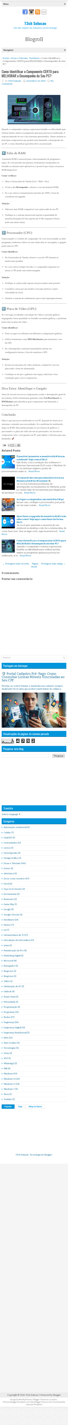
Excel (6, 883)
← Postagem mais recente (16, 563)
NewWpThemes (25, 1400)
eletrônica (9, 873)
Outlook (7, 991)
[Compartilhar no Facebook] (18, 445)
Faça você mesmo (13, 889)
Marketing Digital (12, 955)
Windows (8, 1073)
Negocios (8, 971)
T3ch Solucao (35, 23)
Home (6, 58)
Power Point (10, 997)
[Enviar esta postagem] (4, 445)
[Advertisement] (26, 781)
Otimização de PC (12, 986)
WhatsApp (9, 1063)
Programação (10, 1007)
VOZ (6, 1058)
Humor (7, 925)
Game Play (9, 904)
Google (7, 909)
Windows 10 (10, 1079)
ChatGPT (8, 837)
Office (7, 981)
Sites (6, 1037)
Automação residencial (15, 827)
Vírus (6, 1053)
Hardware (34, 58)
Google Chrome (11, 914)
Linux (6, 945)
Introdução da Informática (17, 940)
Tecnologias (10, 1048)
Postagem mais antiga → (53, 563)
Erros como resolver (14, 878)
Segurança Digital (12, 1027)
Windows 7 (9, 1089)
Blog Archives (35, 1106)
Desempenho (10, 853)
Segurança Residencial (15, 1032)
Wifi (5, 1068)
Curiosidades (10, 843)
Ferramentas (10, 894)
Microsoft (9, 960)
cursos (7, 848)
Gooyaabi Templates (34, 1404)
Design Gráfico (11, 858)
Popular (8, 1106)
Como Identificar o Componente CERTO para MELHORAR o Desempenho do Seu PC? (30, 73)
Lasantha (53, 1400)
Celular (7, 832)
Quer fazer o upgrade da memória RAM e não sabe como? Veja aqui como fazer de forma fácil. (41, 519)
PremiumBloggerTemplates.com (16, 1402)
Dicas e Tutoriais (19, 58)
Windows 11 (9, 1084)
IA (5, 930)
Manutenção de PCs (14, 950)
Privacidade (9, 1002)
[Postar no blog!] (12, 445)
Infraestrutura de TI (14, 935)
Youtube (8, 1099)
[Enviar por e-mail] (9, 445)
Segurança (9, 1022)
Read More (34, 471)
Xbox (6, 1094)
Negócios (8, 976)
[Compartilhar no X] (15, 445)
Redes (7, 1017)
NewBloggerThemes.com (41, 1402)
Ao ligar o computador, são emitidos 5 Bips (40, 499)
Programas (9, 1012)
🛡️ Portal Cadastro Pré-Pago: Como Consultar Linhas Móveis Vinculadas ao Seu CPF (33, 677)
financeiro (9, 899)
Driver (7, 868)
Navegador (9, 966)
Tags (20, 1106)
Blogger (48, 1154)
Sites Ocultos (10, 1043)
